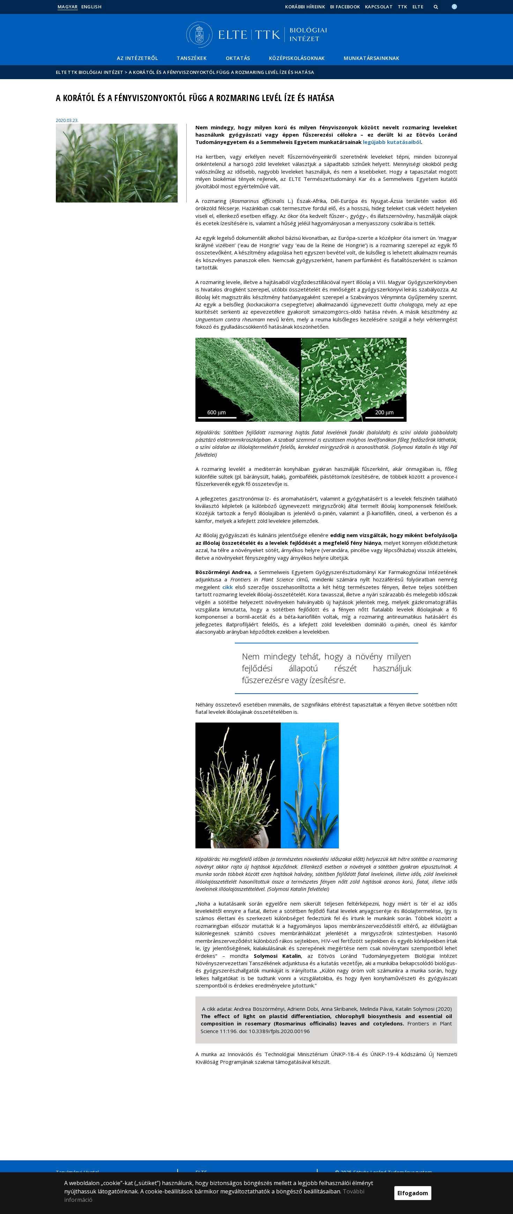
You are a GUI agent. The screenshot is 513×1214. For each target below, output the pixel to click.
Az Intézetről (137, 58)
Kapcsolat (379, 6)
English (91, 6)
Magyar (68, 6)
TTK (402, 6)
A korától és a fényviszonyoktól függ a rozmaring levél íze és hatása (221, 72)
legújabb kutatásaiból (392, 141)
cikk (227, 586)
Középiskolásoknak (297, 58)
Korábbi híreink (305, 6)
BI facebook (345, 6)
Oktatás (238, 58)
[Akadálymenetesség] (454, 6)
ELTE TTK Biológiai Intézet (90, 72)
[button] (436, 6)
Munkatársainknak (372, 58)
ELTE (417, 6)
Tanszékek (192, 58)
